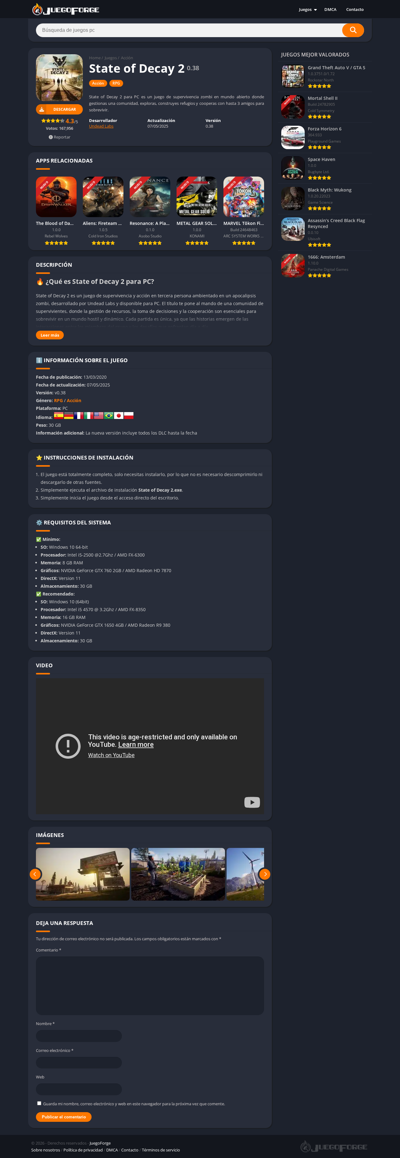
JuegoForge (100, 1143)
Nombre (45, 1023)
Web (40, 1077)
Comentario (48, 950)
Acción (127, 58)
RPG (116, 83)
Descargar (64, 109)
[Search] (353, 30)
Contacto (355, 9)
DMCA (330, 9)
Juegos (305, 9)
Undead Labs (101, 126)
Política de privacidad (83, 1150)
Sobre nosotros (45, 1150)
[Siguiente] (265, 874)
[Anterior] (35, 874)
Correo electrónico (54, 1050)
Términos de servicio (161, 1150)
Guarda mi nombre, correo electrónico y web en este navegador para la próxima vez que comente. (134, 1104)
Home (95, 58)
